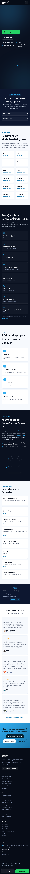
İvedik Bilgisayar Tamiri (7, 809)
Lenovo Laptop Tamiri (7, 781)
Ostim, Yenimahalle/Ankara (15, 430)
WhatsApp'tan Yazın (12, 32)
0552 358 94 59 (9, 741)
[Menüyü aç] (26, 2)
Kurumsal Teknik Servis (7, 800)
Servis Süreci (5, 828)
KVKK (3, 863)
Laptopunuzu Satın (6, 816)
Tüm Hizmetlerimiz (6, 795)
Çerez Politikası (17, 863)
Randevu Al (22, 741)
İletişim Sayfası (5, 854)
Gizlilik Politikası (9, 863)
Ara (9, 871)
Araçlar (3, 833)
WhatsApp (23, 871)
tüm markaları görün (6, 318)
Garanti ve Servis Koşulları (8, 831)
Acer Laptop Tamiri (6, 783)
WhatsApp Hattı (6, 852)
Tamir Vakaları (5, 826)
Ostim (18, 435)
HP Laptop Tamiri (6, 779)
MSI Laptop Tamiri (6, 788)
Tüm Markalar (5, 824)
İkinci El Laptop (5, 814)
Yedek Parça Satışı (6, 812)
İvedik (23, 435)
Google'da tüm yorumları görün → (15, 717)
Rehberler (4, 835)
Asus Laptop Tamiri (6, 776)
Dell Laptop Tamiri (6, 786)
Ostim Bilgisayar (6, 805)
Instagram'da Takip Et (11, 768)
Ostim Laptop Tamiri (7, 807)
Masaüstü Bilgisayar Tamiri (8, 798)
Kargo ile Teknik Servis (7, 802)
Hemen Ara (9, 37)
